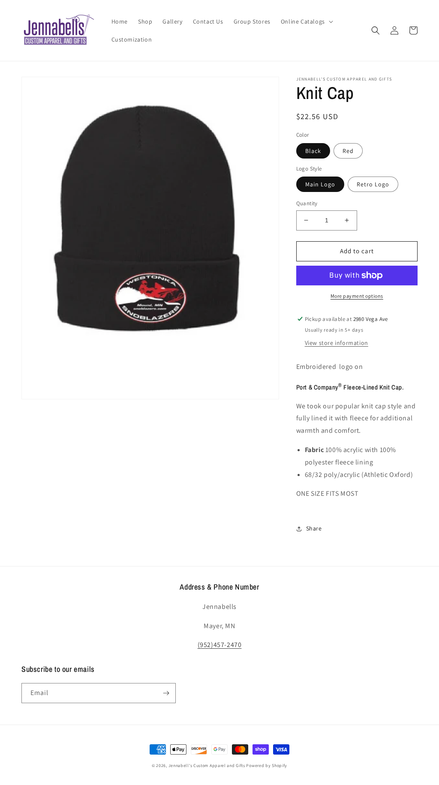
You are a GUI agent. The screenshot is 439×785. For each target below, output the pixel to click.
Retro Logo (373, 184)
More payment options (357, 296)
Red (348, 151)
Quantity (307, 203)
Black (313, 151)
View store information (336, 343)
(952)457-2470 (220, 644)
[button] (306, 21)
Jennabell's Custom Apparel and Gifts (206, 765)
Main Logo (320, 184)
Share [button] (314, 528)
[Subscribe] (165, 693)
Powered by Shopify (266, 765)
